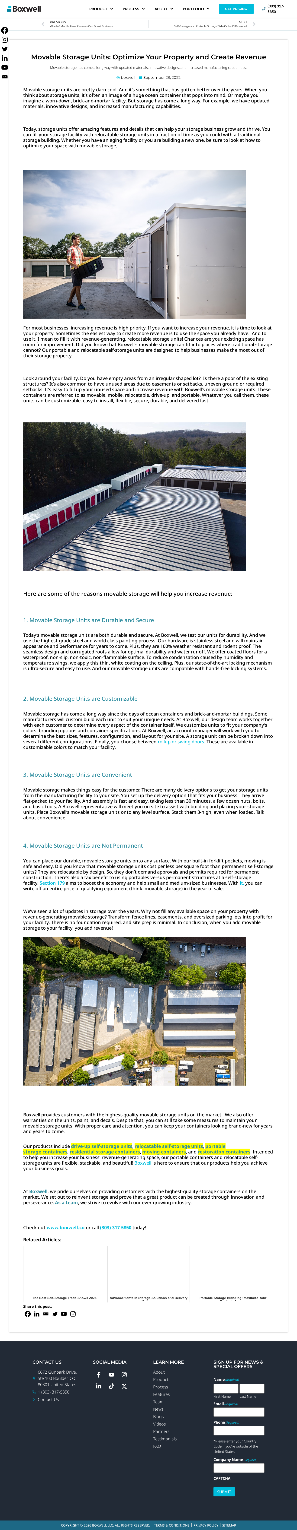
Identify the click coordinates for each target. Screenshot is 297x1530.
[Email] (46, 1314)
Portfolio (193, 8)
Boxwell (142, 1163)
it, (241, 883)
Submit (224, 1491)
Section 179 (52, 883)
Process (131, 8)
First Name (222, 1396)
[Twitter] (55, 1314)
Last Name (247, 1396)
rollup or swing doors (181, 741)
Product (98, 8)
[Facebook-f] (98, 1375)
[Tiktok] (111, 1386)
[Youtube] (64, 1314)
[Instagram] (73, 1314)
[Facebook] (28, 1314)
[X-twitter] (124, 1386)
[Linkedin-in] (98, 1386)
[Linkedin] (37, 1314)
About (161, 8)
